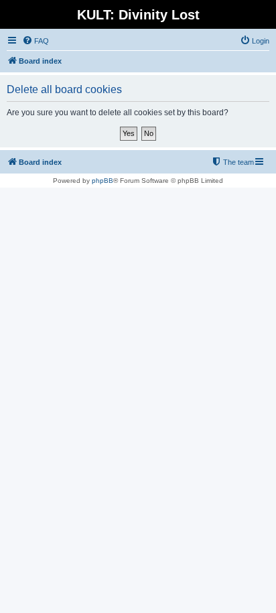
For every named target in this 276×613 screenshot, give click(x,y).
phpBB (102, 180)
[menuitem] (35, 41)
